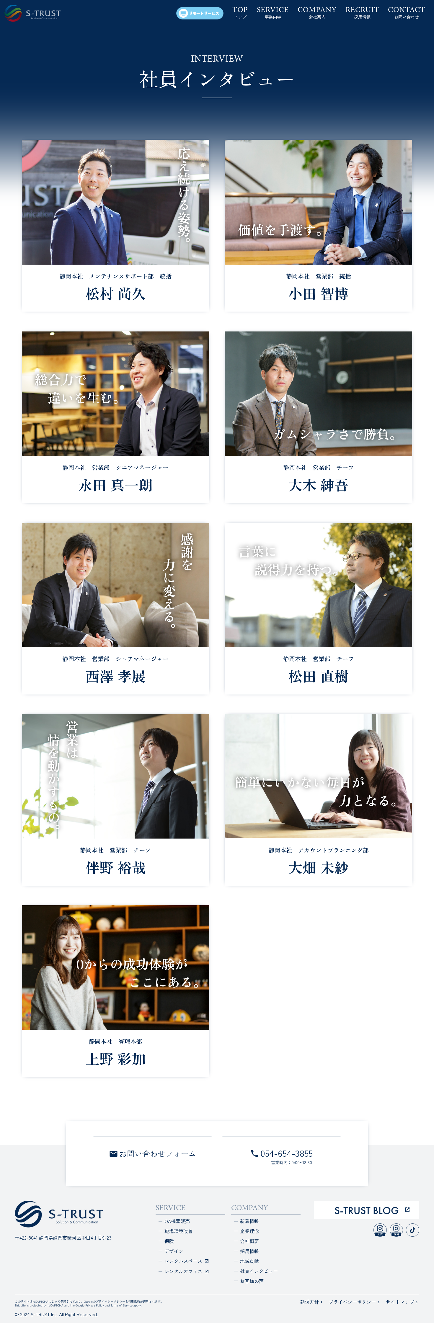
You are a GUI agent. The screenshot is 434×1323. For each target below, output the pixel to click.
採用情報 (249, 1251)
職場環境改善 (178, 1231)
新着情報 (249, 1221)
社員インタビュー (259, 1270)
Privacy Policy (94, 1305)
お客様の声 (252, 1280)
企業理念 (249, 1231)
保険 (169, 1241)
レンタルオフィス (183, 1271)
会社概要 (249, 1241)
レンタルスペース (183, 1260)
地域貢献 (249, 1260)
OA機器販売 (177, 1221)
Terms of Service (122, 1305)
